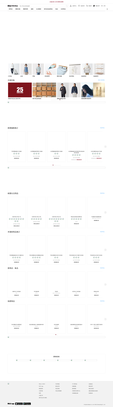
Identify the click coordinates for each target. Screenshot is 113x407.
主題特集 (41, 390)
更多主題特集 (101, 80)
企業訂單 (41, 395)
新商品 (11, 9)
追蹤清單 (83, 5)
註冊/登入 (74, 5)
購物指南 (41, 388)
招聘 (40, 393)
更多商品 (102, 127)
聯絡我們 (98, 5)
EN (102, 5)
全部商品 (63, 9)
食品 (56, 9)
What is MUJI (42, 384)
